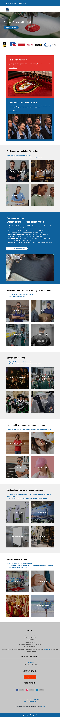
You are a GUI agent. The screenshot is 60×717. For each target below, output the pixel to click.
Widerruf (39, 700)
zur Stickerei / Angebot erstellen (17, 248)
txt (41, 706)
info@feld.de (30, 662)
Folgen (21, 689)
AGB (34, 700)
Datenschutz (29, 700)
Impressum (22, 700)
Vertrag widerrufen (30, 677)
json (44, 706)
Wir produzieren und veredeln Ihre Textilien (19, 22)
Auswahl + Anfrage (10, 28)
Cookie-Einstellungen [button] (30, 701)
